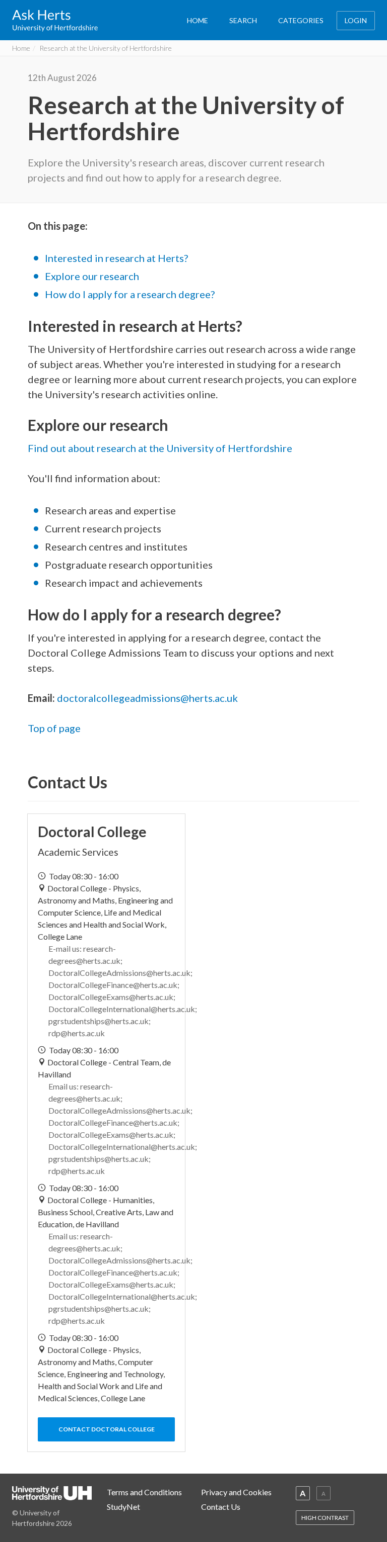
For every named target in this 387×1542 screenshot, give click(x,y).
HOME (197, 20)
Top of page (54, 728)
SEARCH (243, 20)
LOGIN (356, 20)
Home (21, 48)
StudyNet (123, 1506)
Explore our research (92, 276)
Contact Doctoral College (106, 1429)
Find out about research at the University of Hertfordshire (160, 448)
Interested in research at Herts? (116, 258)
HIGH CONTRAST (325, 1517)
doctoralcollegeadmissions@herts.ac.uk (147, 698)
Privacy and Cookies (236, 1492)
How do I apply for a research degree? (130, 294)
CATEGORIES (301, 20)
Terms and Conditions (144, 1492)
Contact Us (220, 1506)
